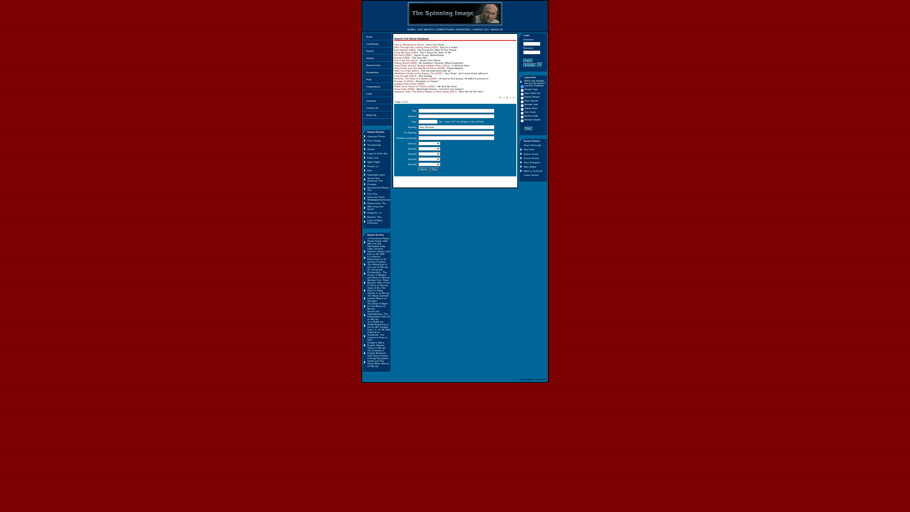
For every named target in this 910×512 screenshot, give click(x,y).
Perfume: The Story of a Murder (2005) (415, 78)
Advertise (371, 101)
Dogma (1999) (402, 57)
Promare (372, 184)
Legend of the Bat (377, 153)
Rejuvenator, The (376, 203)
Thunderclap (374, 145)
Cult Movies (372, 44)
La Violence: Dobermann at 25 (377, 258)
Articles (370, 58)
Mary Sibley (530, 166)
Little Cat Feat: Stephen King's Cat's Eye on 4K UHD (378, 251)
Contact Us (372, 108)
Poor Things (374, 140)
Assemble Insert (376, 175)
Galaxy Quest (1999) (405, 63)
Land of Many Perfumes (374, 221)
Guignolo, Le (374, 212)
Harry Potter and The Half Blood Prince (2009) (419, 68)
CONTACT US (480, 29)
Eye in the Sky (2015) (406, 60)
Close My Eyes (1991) (406, 52)
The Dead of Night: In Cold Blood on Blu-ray (377, 306)
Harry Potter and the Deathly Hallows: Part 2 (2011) (422, 65)
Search (370, 51)
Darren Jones (531, 154)
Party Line (372, 157)
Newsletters (372, 72)
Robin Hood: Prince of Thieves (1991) (414, 86)
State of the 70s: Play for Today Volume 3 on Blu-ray (378, 290)
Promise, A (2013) (404, 81)
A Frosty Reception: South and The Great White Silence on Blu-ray (378, 362)
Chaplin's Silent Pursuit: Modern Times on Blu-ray (376, 345)
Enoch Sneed (531, 158)
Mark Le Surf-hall (533, 171)
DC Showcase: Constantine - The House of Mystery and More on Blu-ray (378, 273)
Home (369, 37)
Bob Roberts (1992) (405, 50)
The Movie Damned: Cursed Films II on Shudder (378, 298)
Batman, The (374, 217)
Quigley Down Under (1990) (409, 83)
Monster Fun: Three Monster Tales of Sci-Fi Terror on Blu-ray (378, 283)
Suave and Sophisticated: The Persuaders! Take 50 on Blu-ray (378, 315)
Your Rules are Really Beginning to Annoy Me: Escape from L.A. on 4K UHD (378, 325)
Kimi (369, 170)
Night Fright (373, 162)
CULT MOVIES (425, 29)
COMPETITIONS (445, 29)
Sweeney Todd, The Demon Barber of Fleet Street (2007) (425, 91)
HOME (410, 29)
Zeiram (371, 149)
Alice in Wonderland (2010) (409, 44)
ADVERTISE (463, 29)
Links (369, 93)
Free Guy (372, 193)
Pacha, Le (373, 166)
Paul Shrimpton (532, 162)
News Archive (373, 65)
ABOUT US (497, 29)
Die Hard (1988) (402, 55)
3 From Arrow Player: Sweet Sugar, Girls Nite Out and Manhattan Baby (378, 242)
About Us (371, 115)
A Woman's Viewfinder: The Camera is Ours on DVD (377, 336)
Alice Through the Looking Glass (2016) (416, 47)
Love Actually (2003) (405, 76)
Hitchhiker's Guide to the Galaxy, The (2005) (418, 73)
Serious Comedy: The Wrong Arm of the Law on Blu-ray (377, 264)
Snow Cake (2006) (404, 89)
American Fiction (376, 136)
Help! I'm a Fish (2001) (406, 70)
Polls (368, 79)
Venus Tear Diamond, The (375, 179)
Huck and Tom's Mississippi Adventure (379, 198)
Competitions (373, 86)
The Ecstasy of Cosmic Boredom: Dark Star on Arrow (377, 353)
